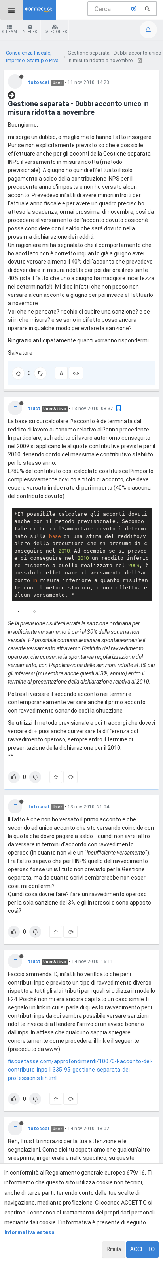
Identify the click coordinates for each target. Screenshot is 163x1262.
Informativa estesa (29, 1232)
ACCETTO (142, 1249)
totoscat (39, 82)
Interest (30, 32)
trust (34, 408)
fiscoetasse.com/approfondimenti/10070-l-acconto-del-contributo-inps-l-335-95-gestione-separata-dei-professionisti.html (80, 1069)
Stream (9, 32)
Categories (55, 32)
